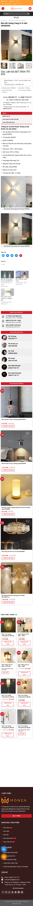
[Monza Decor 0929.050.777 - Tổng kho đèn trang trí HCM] (16, 8)
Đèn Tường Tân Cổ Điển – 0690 (23, 665)
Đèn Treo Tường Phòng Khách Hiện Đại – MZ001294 (8, 635)
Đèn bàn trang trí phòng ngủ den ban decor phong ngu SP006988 (16, 508)
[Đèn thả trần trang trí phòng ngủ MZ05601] (16, 402)
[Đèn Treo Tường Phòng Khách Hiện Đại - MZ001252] (8, 716)
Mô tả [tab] (4, 113)
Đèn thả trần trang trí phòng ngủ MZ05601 (14, 419)
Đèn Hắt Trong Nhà (20, 20)
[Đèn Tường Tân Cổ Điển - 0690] (24, 655)
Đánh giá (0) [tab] (6, 116)
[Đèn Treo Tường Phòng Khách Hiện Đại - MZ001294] (8, 625)
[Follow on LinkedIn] (18, 892)
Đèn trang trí (4, 20)
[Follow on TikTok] (9, 892)
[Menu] (2, 8)
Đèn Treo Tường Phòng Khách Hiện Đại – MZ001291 (24, 696)
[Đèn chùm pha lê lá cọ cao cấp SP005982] (16, 534)
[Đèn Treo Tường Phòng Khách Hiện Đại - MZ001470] (8, 686)
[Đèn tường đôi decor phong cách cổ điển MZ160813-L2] (16, 578)
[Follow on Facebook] (2, 892)
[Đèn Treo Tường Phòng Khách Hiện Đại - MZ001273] (24, 716)
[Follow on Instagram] (6, 892)
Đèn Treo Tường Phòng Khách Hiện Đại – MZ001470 (8, 696)
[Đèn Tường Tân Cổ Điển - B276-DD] (8, 655)
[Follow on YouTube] (22, 892)
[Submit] (28, 13)
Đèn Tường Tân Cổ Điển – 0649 (23, 634)
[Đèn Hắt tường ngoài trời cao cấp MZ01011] (7, 274)
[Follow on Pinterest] (15, 892)
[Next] (29, 45)
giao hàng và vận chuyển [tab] (10, 119)
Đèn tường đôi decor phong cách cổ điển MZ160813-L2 (13, 596)
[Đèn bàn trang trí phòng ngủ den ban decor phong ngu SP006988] (16, 490)
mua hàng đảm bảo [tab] (9, 122)
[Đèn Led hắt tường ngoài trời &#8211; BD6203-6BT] (7, 292)
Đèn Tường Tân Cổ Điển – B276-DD (7, 665)
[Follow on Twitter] (12, 892)
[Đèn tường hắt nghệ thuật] (22, 274)
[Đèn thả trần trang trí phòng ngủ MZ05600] (16, 446)
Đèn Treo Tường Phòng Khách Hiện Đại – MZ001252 (8, 726)
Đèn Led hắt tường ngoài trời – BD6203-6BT (6, 298)
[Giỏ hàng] (30, 8)
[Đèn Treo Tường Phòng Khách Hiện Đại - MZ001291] (24, 686)
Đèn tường (11, 20)
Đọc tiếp (5, 672)
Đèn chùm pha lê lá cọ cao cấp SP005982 (13, 551)
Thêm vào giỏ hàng (8, 426)
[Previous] (3, 45)
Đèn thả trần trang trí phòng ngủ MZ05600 (14, 463)
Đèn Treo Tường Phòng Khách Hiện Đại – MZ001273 (24, 726)
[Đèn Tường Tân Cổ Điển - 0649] (24, 625)
